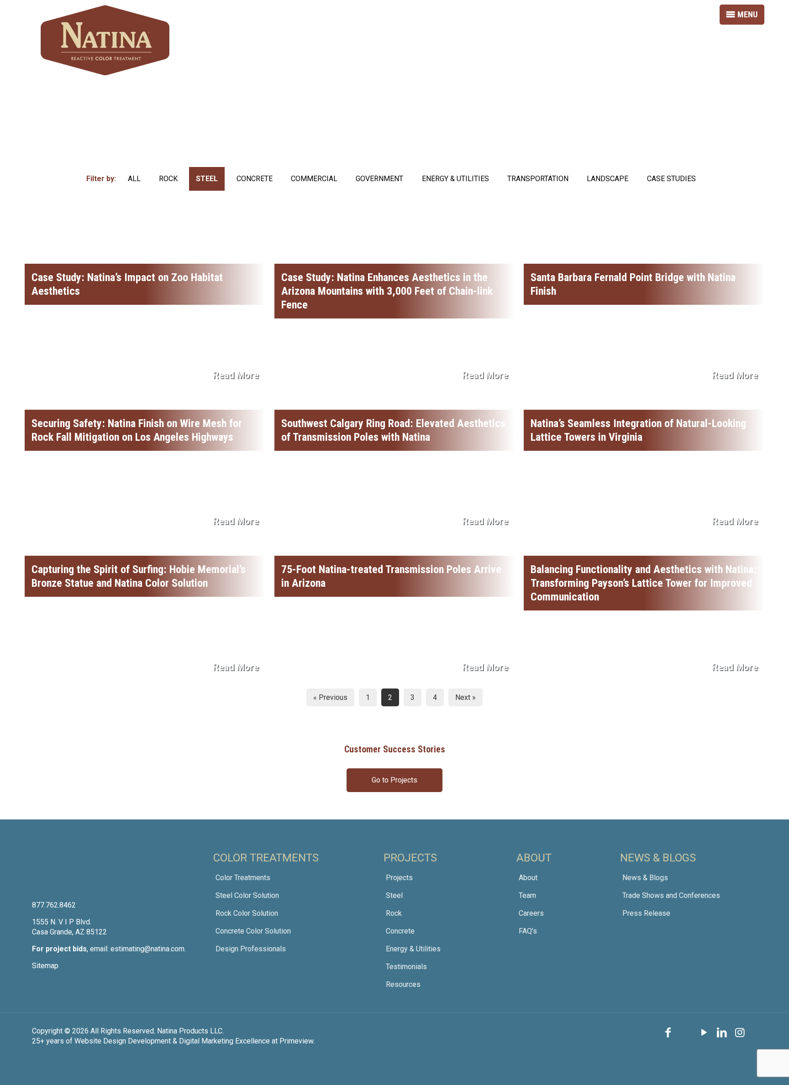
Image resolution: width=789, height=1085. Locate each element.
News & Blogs (645, 877)
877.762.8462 (54, 905)
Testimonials (406, 966)
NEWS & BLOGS (658, 857)
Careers (531, 913)
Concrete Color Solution (253, 931)
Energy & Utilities (455, 178)
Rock (168, 178)
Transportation (537, 178)
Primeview (296, 1041)
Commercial (314, 178)
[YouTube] (704, 1032)
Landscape (607, 178)
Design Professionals (251, 948)
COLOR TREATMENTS (266, 857)
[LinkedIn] (722, 1032)
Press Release (646, 913)
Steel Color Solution (247, 895)
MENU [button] (747, 14)
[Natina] (105, 40)
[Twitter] (686, 1032)
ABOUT (534, 857)
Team (527, 895)
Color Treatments (243, 877)
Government (379, 178)
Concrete (255, 178)
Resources (403, 984)
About (528, 877)
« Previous (330, 697)
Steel (207, 178)
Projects (399, 877)
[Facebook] (668, 1032)
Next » (465, 697)
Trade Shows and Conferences (671, 895)
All (134, 178)
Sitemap (45, 965)
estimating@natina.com (147, 948)
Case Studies (671, 178)
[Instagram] (740, 1032)
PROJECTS (410, 857)
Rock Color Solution (247, 913)
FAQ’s (528, 931)
